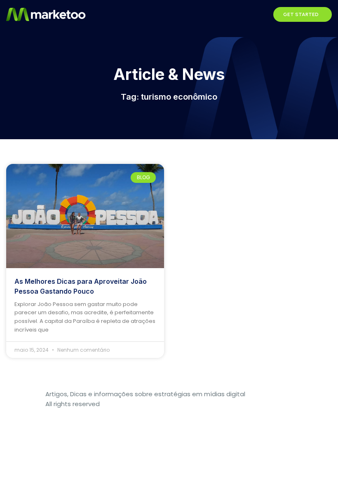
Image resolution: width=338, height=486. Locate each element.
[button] (262, 14)
